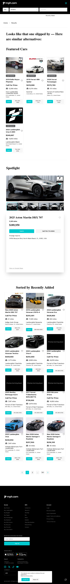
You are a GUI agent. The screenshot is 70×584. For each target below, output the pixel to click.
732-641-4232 (58, 101)
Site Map (27, 512)
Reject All (35, 579)
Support (6, 559)
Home (5, 23)
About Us (27, 510)
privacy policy (29, 576)
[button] (22, 472)
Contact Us (27, 508)
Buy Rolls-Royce (8, 522)
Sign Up (17, 543)
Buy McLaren (7, 524)
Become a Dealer (51, 510)
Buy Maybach (7, 520)
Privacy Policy (50, 519)
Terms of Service (51, 521)
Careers (27, 527)
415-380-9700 (59, 370)
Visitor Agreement (51, 513)
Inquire (9, 101)
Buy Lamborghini (8, 510)
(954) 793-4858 (18, 458)
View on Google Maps (16, 268)
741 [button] (42, 472)
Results (14, 23)
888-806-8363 (38, 329)
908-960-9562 (59, 328)
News (26, 517)
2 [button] (32, 472)
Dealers (27, 520)
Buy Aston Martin (8, 529)
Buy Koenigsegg (8, 517)
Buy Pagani (7, 515)
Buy (26, 515)
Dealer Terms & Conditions (53, 516)
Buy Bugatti (7, 512)
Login (48, 508)
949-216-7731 (38, 101)
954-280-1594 (17, 101)
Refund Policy (28, 524)
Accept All (25, 579)
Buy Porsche (7, 527)
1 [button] (27, 472)
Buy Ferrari (7, 508)
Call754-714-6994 (48, 231)
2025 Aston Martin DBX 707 (26, 218)
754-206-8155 (17, 150)
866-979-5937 (17, 328)
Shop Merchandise (29, 522)
